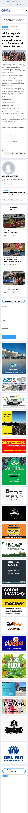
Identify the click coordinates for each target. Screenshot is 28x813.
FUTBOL (5, 775)
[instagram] (17, 5)
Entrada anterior (6, 190)
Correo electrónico (5, 328)
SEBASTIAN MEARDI (15, 26)
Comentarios (4, 306)
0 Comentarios (17, 29)
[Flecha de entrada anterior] (24, 192)
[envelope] (17, 153)
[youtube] (21, 5)
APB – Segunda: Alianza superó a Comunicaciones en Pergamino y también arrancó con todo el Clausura (13, 289)
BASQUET (5, 26)
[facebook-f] (7, 5)
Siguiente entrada (6, 196)
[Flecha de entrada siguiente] (24, 200)
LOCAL (8, 775)
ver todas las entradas (7, 183)
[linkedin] (12, 153)
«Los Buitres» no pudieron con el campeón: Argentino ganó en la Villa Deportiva (12, 200)
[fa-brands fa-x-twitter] (10, 5)
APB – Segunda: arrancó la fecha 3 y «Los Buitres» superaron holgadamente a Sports (11, 231)
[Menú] (19, 10)
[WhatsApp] (24, 153)
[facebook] (5, 153)
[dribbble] (14, 5)
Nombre (3, 320)
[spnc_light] (26, 11)
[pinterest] (21, 153)
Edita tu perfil (21, 179)
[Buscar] (23, 10)
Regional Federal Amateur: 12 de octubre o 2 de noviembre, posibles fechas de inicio (14, 193)
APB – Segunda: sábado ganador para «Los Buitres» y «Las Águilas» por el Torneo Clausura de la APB (12, 260)
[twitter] (9, 153)
